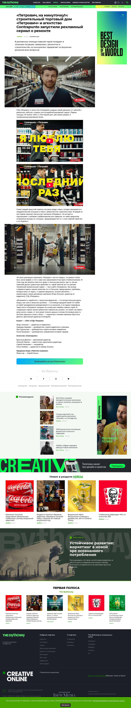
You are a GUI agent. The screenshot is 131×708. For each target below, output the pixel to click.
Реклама (114, 6)
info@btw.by (7, 644)
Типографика (64, 6)
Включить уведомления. (97, 676)
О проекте (107, 6)
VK (89, 653)
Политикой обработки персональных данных (109, 701)
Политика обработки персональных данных (102, 694)
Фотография (53, 6)
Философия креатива (47, 648)
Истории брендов (77, 6)
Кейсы (55, 2)
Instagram (91, 644)
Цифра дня (44, 661)
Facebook (91, 641)
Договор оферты (93, 691)
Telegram (91, 647)
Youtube (91, 650)
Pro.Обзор (47, 2)
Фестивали (96, 2)
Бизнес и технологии (81, 2)
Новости (36, 2)
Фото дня (43, 658)
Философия (65, 2)
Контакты (121, 6)
